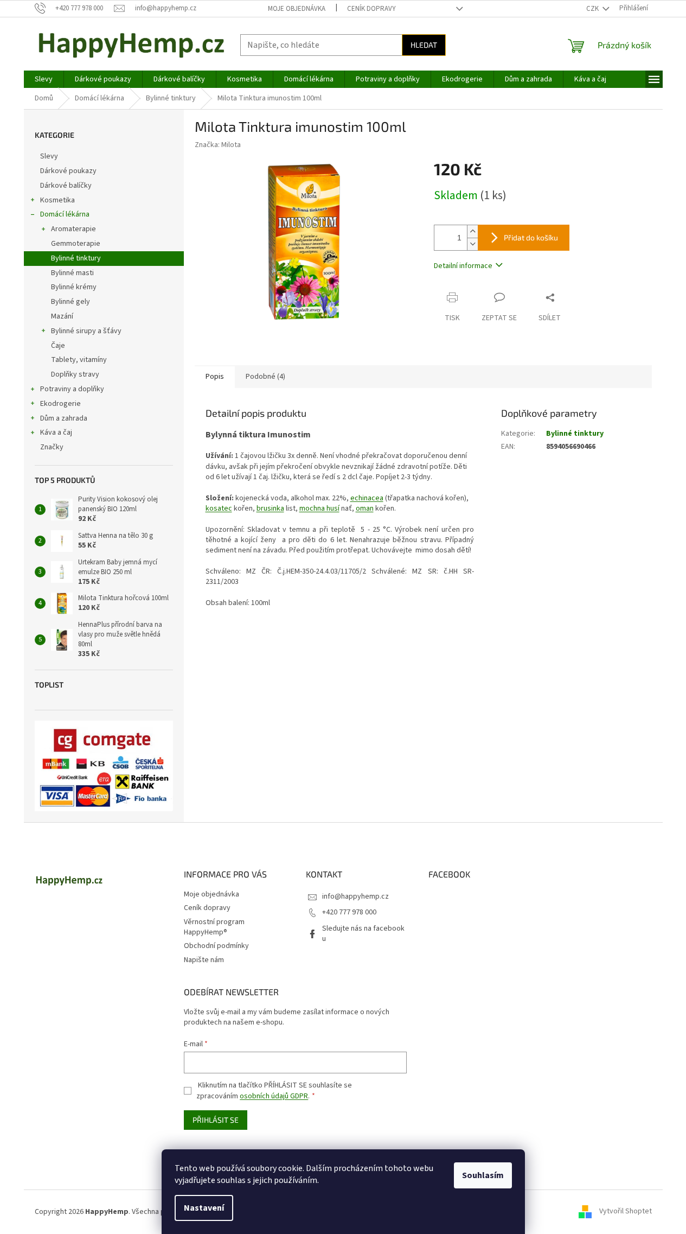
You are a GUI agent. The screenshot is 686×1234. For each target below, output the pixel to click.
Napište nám (204, 960)
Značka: (218, 144)
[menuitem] (43, 79)
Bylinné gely (70, 301)
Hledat (424, 44)
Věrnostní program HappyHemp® (214, 927)
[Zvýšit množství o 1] (472, 231)
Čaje (58, 345)
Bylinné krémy (74, 287)
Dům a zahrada (63, 418)
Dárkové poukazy (68, 171)
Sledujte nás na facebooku (363, 933)
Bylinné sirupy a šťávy (86, 331)
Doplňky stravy (75, 374)
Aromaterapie (73, 229)
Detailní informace (463, 265)
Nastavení (204, 1208)
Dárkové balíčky (66, 185)
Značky (51, 447)
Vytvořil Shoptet (625, 1211)
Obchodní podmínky (216, 945)
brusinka (270, 508)
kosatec (219, 508)
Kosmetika (57, 200)
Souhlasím (483, 1175)
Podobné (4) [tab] (265, 376)
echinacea (366, 498)
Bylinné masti (72, 273)
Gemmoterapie (75, 243)
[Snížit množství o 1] (472, 244)
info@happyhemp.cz (355, 896)
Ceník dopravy (371, 9)
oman (365, 508)
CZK (593, 9)
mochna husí (319, 508)
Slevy (49, 156)
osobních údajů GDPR (274, 1096)
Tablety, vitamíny (79, 359)
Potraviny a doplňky (72, 389)
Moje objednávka (296, 9)
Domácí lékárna (64, 214)
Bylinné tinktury (76, 258)
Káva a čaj (56, 432)
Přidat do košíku (531, 237)
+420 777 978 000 (349, 912)
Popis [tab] (215, 376)
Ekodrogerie (60, 403)
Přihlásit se (216, 1119)
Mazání (62, 316)
